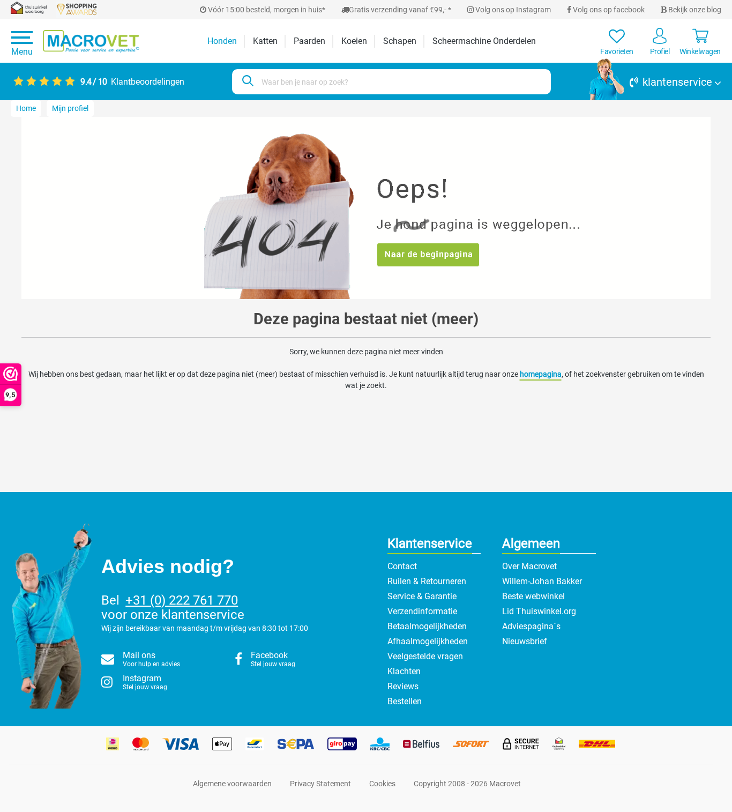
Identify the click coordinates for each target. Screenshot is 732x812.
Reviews (403, 686)
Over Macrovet (529, 566)
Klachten (404, 671)
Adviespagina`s (531, 626)
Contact (402, 566)
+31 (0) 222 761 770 (181, 600)
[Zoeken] (246, 82)
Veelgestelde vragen (425, 656)
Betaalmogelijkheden (427, 626)
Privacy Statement (320, 783)
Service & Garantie (422, 596)
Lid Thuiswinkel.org (539, 611)
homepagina (541, 374)
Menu (22, 52)
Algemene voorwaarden (232, 783)
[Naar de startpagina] (91, 41)
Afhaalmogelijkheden (427, 641)
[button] (655, 82)
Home (26, 108)
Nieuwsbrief (524, 641)
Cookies (382, 783)
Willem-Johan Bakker (542, 581)
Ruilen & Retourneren (426, 581)
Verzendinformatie (422, 611)
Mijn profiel (70, 108)
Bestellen (404, 701)
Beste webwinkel (533, 596)
